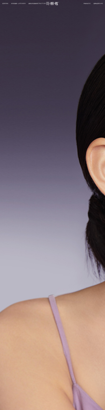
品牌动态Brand (98, 3)
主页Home (5, 3)
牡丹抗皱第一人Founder (18, 3)
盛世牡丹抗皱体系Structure (37, 3)
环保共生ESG (87, 3)
